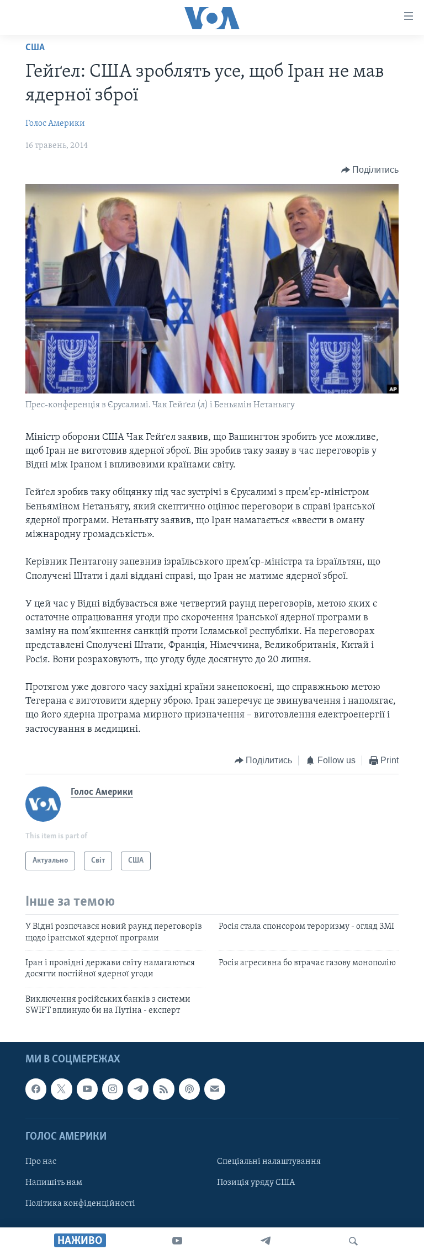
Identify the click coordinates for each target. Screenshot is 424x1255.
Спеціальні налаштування (269, 1161)
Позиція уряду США (256, 1182)
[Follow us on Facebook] (35, 1088)
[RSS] (163, 1088)
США (35, 48)
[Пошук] (353, 1241)
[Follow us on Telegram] (138, 1088)
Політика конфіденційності (80, 1203)
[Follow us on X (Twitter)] (61, 1088)
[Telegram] (265, 1241)
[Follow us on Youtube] (87, 1088)
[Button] (370, 170)
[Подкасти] (189, 1088)
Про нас (40, 1161)
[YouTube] (177, 1241)
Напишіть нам (53, 1182)
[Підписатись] (214, 1088)
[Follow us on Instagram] (112, 1088)
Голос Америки (55, 123)
